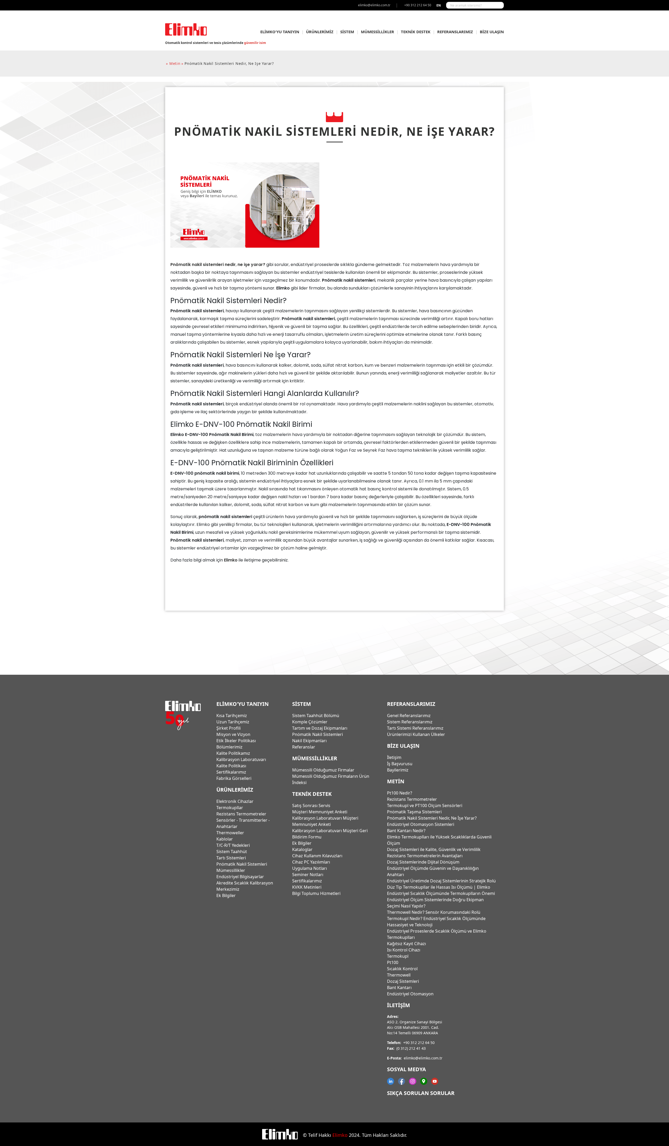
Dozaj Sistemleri (403, 981)
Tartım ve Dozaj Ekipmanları (319, 728)
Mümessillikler (230, 870)
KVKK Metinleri (306, 887)
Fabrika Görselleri (233, 778)
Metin (395, 781)
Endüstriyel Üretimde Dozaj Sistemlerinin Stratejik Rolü (441, 881)
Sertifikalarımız (231, 772)
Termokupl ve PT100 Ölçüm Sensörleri (424, 805)
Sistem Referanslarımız (409, 722)
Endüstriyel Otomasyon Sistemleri (420, 824)
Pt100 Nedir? (399, 793)
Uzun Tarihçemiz (232, 722)
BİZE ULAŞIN (492, 31)
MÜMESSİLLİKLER (377, 31)
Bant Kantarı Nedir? (406, 830)
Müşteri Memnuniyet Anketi (319, 812)
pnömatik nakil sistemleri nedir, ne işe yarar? (229, 63)
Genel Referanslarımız (409, 715)
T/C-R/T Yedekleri (233, 845)
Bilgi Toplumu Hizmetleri (316, 893)
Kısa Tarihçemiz (231, 715)
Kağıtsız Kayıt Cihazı (406, 943)
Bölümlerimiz (229, 747)
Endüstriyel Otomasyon (410, 994)
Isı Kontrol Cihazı (403, 950)
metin (175, 63)
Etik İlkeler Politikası (236, 741)
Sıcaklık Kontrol (402, 969)
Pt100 (392, 962)
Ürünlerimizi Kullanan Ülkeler (416, 734)
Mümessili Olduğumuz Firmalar (323, 770)
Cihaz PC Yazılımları (311, 862)
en (438, 5)
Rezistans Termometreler (241, 814)
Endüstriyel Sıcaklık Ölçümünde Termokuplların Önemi (441, 893)
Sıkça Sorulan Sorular (420, 1093)
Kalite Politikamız (233, 753)
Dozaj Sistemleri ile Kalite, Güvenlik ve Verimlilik (434, 849)
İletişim (394, 757)
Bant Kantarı (399, 987)
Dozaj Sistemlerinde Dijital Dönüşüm (423, 862)
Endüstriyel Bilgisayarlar (240, 877)
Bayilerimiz (397, 770)
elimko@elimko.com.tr (423, 1058)
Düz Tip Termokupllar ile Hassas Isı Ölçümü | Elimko (438, 887)
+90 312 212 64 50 (419, 1042)
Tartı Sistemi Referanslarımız (415, 728)
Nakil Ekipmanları (309, 741)
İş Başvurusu (399, 764)
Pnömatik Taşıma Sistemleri (414, 812)
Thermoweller (230, 833)
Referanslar (303, 747)
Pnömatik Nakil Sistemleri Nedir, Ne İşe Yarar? (432, 818)
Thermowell (399, 975)
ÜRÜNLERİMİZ (319, 31)
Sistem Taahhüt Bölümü (315, 715)
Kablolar (224, 839)
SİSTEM (347, 31)
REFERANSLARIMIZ (455, 31)
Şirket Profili (228, 728)
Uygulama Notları (309, 868)
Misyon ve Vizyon (233, 734)
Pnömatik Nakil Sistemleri (241, 864)
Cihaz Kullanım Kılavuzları (317, 856)
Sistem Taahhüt (231, 851)
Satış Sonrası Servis (311, 805)
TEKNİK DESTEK (415, 31)
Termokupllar (229, 807)
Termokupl (397, 956)
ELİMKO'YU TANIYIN (279, 31)
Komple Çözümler (309, 722)
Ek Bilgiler (226, 895)
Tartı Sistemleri (231, 858)
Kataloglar (302, 849)
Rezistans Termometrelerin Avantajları (425, 856)
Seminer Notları (307, 874)
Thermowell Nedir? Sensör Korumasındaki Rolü (433, 912)
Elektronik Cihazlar (234, 801)
